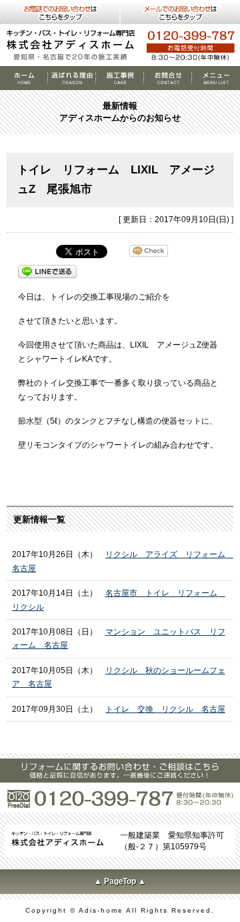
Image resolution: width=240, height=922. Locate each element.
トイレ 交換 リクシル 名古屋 (165, 709)
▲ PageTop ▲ (120, 881)
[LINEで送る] (47, 271)
